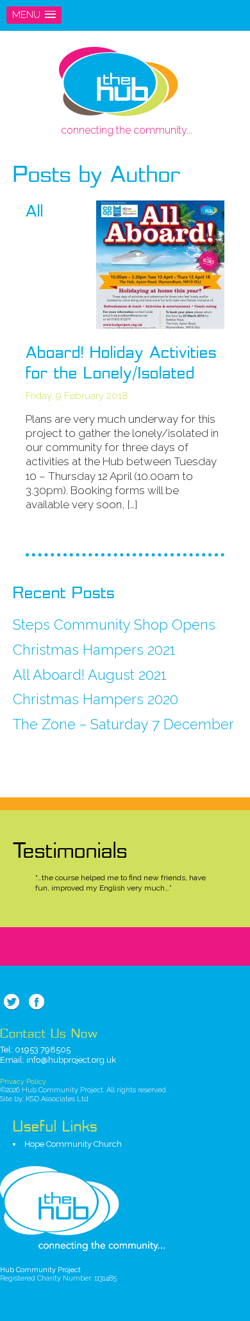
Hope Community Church (73, 1144)
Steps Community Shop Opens (114, 624)
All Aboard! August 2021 (90, 674)
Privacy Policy (23, 1081)
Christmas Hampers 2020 (95, 699)
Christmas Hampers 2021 (94, 649)
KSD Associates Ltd (57, 1099)
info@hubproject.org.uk (71, 1060)
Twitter (11, 1001)
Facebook (36, 1001)
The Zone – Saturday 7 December (123, 724)
